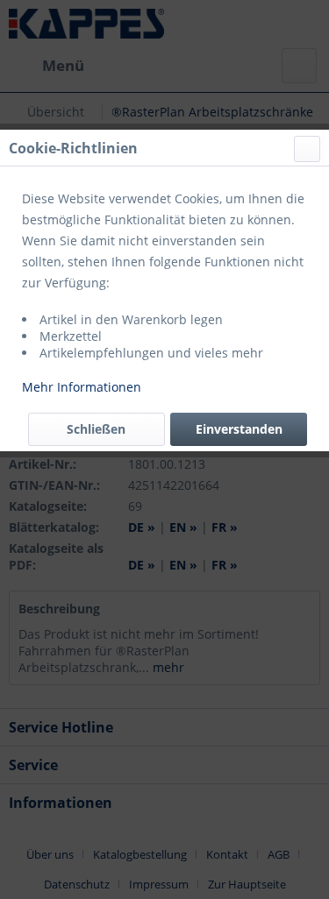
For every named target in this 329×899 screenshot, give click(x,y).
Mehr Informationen (81, 387)
